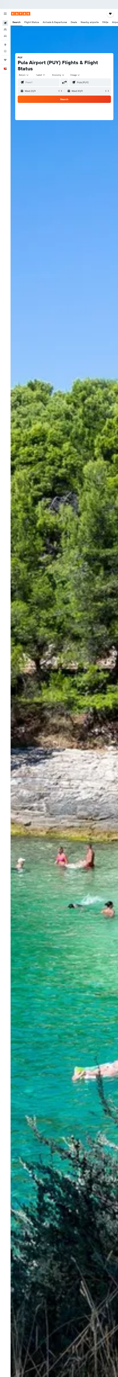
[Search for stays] (5, 29)
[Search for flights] (5, 23)
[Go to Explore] (5, 45)
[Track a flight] (5, 51)
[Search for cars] (5, 36)
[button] (5, 13)
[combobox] (58, 74)
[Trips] (5, 60)
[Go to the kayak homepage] (20, 14)
